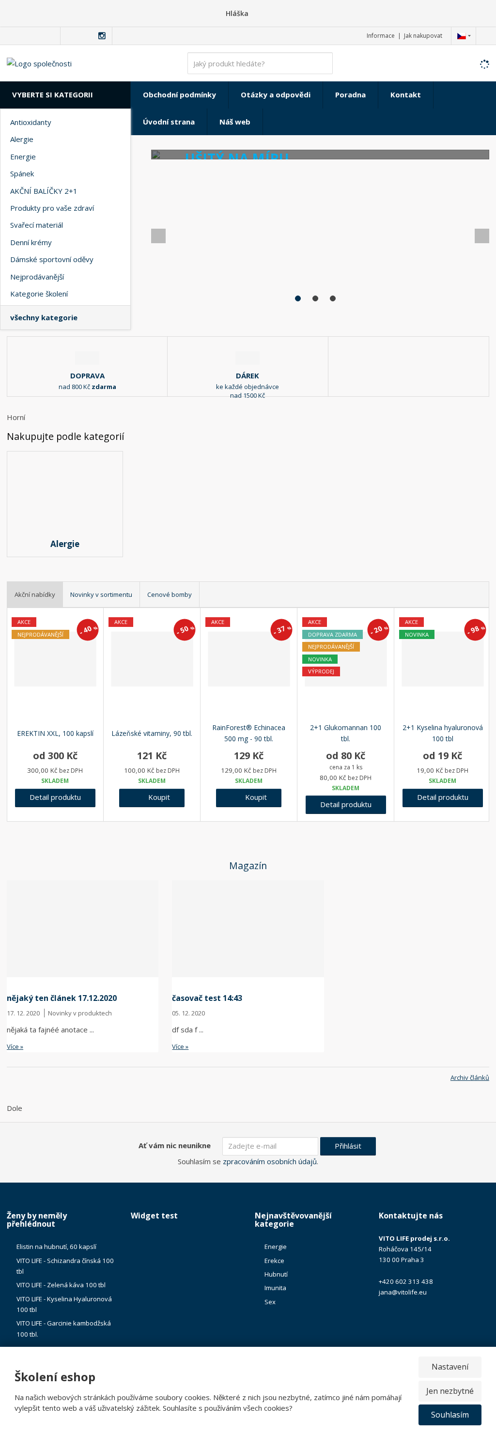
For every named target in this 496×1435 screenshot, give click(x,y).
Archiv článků (469, 1077)
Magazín (248, 865)
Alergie (21, 139)
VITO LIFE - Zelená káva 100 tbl (61, 1284)
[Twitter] (80, 35)
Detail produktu (55, 797)
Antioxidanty (30, 122)
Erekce (274, 1260)
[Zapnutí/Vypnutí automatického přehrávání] (474, 307)
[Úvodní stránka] (39, 62)
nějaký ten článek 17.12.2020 (62, 998)
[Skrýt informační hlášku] (482, 13)
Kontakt (405, 94)
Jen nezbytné (450, 1391)
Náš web (234, 121)
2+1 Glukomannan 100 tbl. (345, 733)
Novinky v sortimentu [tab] (101, 594)
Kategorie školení (39, 293)
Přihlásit (348, 1146)
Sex (270, 1301)
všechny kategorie (44, 317)
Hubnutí (276, 1274)
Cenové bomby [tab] (169, 594)
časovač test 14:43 (207, 998)
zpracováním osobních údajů (270, 1161)
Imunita (275, 1287)
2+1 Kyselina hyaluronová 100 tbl (443, 733)
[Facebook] (69, 35)
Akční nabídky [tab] (35, 594)
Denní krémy (31, 242)
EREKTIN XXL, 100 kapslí (55, 733)
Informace (381, 35)
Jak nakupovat (423, 35)
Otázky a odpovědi (275, 94)
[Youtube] (91, 35)
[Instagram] (102, 36)
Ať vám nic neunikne (175, 1145)
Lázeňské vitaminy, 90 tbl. (151, 733)
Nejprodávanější (37, 276)
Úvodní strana (169, 121)
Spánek (22, 173)
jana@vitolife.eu (403, 1292)
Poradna (350, 94)
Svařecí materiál (36, 225)
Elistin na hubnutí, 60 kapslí (56, 1246)
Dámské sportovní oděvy (51, 259)
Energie (23, 156)
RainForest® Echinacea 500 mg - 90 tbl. (248, 733)
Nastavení (450, 1366)
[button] (461, 35)
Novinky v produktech (80, 1013)
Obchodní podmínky (179, 94)
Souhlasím (450, 1414)
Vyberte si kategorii (52, 94)
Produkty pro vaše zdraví (52, 208)
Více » (15, 1046)
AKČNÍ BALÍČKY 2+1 (44, 191)
